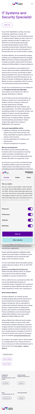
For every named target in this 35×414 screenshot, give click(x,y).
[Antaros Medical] (17, 3)
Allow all (17, 234)
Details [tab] (17, 177)
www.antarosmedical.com (22, 335)
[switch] (30, 214)
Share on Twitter (6, 364)
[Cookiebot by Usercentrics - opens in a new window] (25, 172)
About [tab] (29, 177)
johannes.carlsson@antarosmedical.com (15, 269)
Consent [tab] (6, 177)
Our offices (5, 383)
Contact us (21, 383)
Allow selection (17, 240)
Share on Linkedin (7, 359)
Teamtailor (21, 398)
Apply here (7, 25)
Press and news (6, 398)
